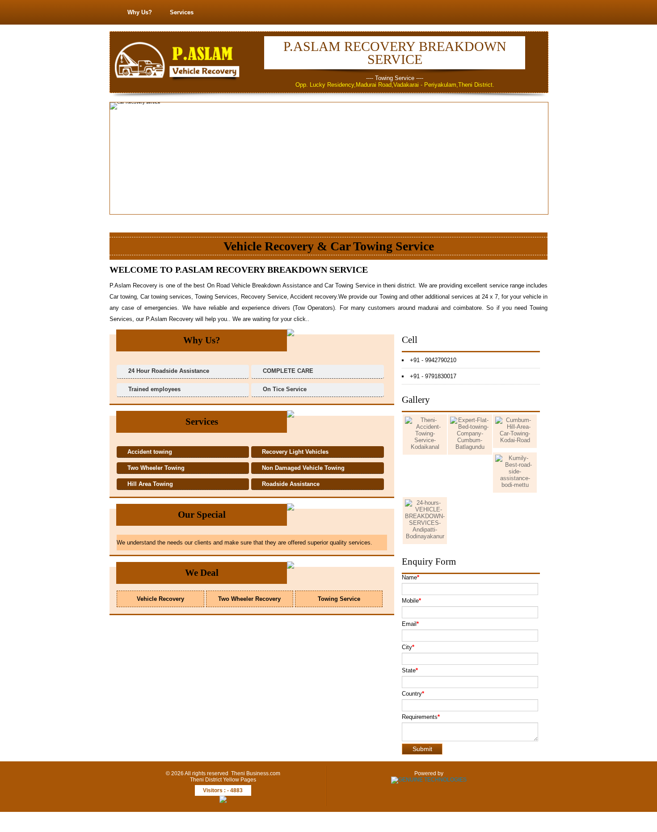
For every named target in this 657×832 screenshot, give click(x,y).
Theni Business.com (255, 773)
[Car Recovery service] (454, 110)
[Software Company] (429, 780)
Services (182, 12)
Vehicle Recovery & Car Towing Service (328, 246)
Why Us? (139, 12)
